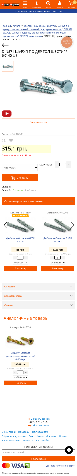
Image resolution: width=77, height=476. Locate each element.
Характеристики (13, 295)
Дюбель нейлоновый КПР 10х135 (57, 240)
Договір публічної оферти (60, 465)
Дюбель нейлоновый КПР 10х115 (20, 240)
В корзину (22, 177)
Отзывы (8, 305)
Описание (9, 286)
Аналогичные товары (26, 318)
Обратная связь (40, 425)
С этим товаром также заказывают (23, 201)
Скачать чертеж (38, 122)
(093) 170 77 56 (38, 422)
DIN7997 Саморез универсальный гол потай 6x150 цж (20, 356)
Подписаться (38, 458)
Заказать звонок (40, 418)
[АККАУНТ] (60, 4)
